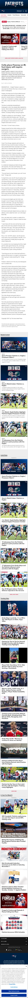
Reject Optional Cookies (14, 991)
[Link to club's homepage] (3, 10)
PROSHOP (19, 11)
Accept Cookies (14, 995)
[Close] (26, 966)
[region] (14, 981)
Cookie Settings (14, 987)
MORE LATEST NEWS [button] (14, 594)
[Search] (23, 11)
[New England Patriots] (14, 956)
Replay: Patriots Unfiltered (13, 21)
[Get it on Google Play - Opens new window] (18, 950)
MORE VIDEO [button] (14, 791)
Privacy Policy (12, 984)
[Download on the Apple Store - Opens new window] (8, 950)
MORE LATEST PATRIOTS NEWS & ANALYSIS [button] (14, 58)
